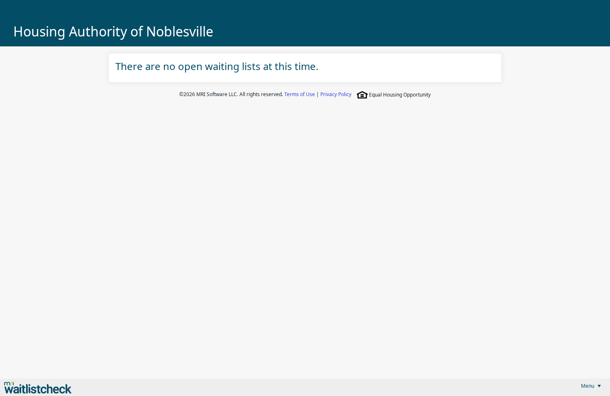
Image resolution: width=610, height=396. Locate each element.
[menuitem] (591, 386)
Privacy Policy (335, 94)
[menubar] (591, 386)
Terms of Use (299, 94)
